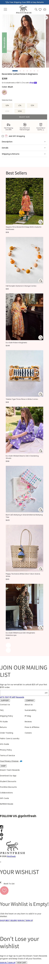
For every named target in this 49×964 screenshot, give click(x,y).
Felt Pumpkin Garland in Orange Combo (21, 286)
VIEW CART (21, 963)
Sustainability (30, 710)
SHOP (3, 766)
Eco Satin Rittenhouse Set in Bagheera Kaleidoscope (20, 634)
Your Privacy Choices (9, 761)
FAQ (2, 710)
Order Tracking (6, 733)
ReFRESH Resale (6, 804)
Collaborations (6, 792)
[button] (5, 9)
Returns (3, 727)
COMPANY (30, 700)
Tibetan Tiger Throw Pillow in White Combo (22, 399)
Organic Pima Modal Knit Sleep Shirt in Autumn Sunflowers (23, 228)
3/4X (9, 112)
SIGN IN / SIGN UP (25, 920)
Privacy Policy (6, 750)
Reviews (28, 721)
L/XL (19, 105)
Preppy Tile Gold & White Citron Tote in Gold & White (23, 575)
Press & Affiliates (32, 727)
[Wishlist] (40, 9)
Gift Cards (4, 798)
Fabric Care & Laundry (9, 738)
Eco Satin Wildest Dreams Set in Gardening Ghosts (22, 457)
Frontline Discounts (8, 787)
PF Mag (28, 716)
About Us (29, 704)
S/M (7, 105)
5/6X (20, 111)
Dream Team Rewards (10, 770)
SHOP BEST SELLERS (8, 920)
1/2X (32, 105)
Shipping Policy (6, 716)
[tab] (15, 70)
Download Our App (8, 775)
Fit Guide (4, 721)
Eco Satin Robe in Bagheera (16, 343)
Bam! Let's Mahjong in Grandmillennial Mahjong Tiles (24, 516)
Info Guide (4, 744)
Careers (28, 733)
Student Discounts (8, 781)
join (46, 693)
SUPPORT (5, 700)
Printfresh (11, 856)
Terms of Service (7, 755)
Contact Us (5, 704)
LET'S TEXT (4, 697)
